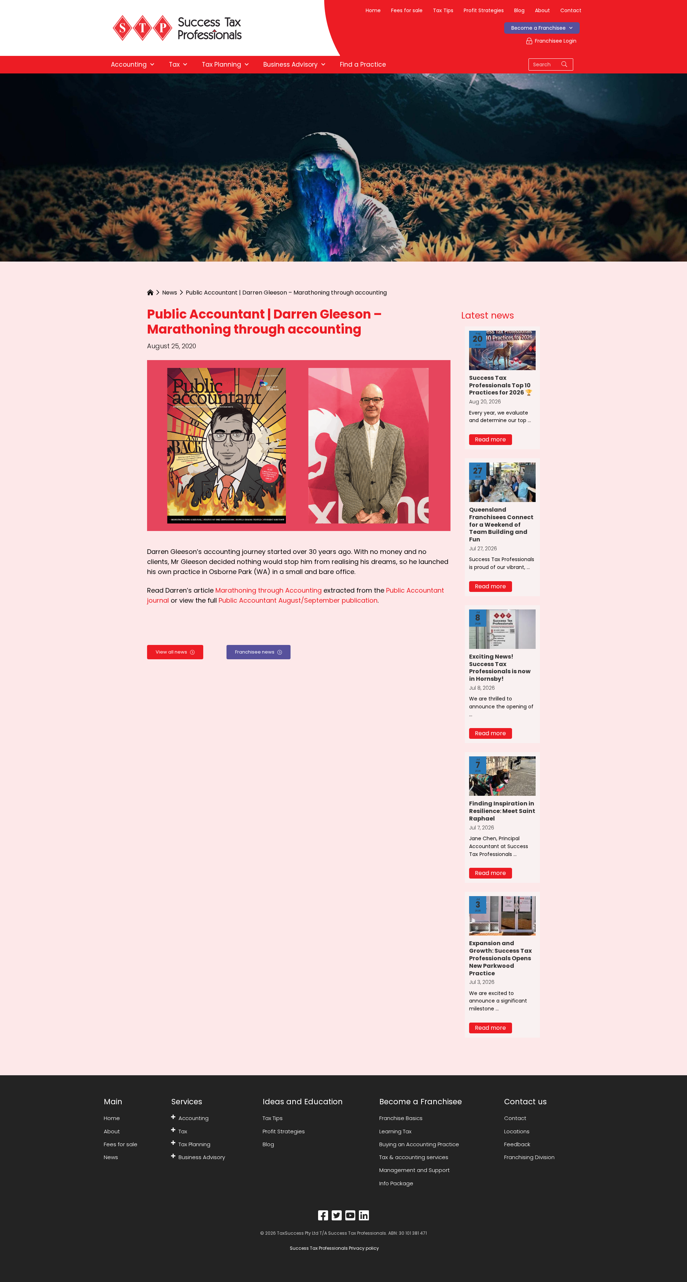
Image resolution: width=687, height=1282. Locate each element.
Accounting (194, 1118)
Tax (183, 1131)
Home (373, 10)
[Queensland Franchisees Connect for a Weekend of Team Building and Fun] (502, 481)
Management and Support (414, 1170)
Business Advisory (202, 1157)
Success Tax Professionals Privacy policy (334, 1248)
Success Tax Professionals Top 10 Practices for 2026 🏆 (500, 385)
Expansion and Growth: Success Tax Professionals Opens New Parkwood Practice (500, 958)
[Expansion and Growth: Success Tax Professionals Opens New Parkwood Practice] (502, 915)
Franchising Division (529, 1157)
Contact (570, 10)
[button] (490, 439)
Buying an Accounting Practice (419, 1144)
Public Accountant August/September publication (298, 600)
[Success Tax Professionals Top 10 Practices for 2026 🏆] (502, 349)
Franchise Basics (401, 1118)
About (542, 10)
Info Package (396, 1183)
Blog (519, 10)
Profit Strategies (484, 10)
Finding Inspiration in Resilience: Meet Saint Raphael (502, 811)
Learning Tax (395, 1131)
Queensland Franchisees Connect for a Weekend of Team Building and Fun (501, 525)
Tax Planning (194, 1144)
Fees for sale (407, 10)
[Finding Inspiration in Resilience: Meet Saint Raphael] (502, 775)
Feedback (517, 1144)
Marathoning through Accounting (268, 590)
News (169, 292)
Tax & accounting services (413, 1157)
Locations (517, 1131)
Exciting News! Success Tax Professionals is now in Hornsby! (500, 667)
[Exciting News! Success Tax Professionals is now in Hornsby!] (502, 628)
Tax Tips (443, 10)
